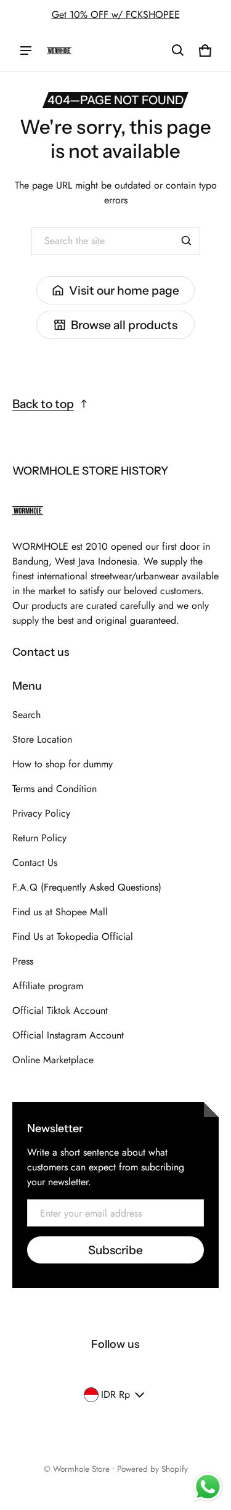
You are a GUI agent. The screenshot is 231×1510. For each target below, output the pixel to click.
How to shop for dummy (62, 764)
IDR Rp (115, 1394)
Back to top (43, 403)
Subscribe (115, 1250)
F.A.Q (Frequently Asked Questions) (86, 887)
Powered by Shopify (152, 1469)
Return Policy (39, 838)
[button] (178, 50)
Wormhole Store (81, 1469)
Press (22, 961)
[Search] (186, 241)
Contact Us (34, 862)
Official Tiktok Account (60, 1010)
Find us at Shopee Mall (60, 912)
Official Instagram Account (68, 1035)
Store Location (42, 739)
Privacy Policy (41, 813)
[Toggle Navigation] (25, 50)
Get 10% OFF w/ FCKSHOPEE (116, 14)
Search (26, 715)
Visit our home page (124, 290)
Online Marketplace (53, 1060)
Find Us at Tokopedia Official (72, 936)
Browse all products (124, 324)
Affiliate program (47, 986)
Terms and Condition (54, 789)
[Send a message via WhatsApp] (208, 1487)
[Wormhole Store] (59, 50)
